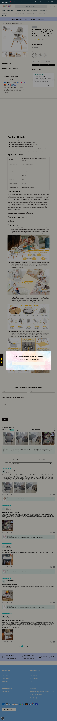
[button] (1, 360)
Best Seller (40, 1)
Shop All (34, 1)
